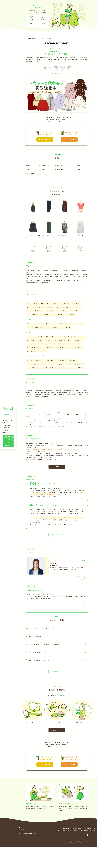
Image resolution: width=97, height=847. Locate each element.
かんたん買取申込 (8, 436)
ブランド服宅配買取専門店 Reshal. (29, 833)
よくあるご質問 (7, 425)
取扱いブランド (7, 423)
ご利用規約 (92, 830)
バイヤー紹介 (6, 430)
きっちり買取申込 (8, 439)
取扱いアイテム (61, 165)
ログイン (8, 442)
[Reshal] (23, 828)
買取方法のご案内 (7, 420)
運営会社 (5, 432)
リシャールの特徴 (7, 418)
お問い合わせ (8, 445)
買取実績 (28, 165)
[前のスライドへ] (80, 578)
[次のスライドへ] (84, 578)
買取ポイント (45, 165)
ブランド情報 (76, 165)
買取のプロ (45, 169)
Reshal (8, 408)
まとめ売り (29, 169)
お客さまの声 (6, 428)
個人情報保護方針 (83, 830)
